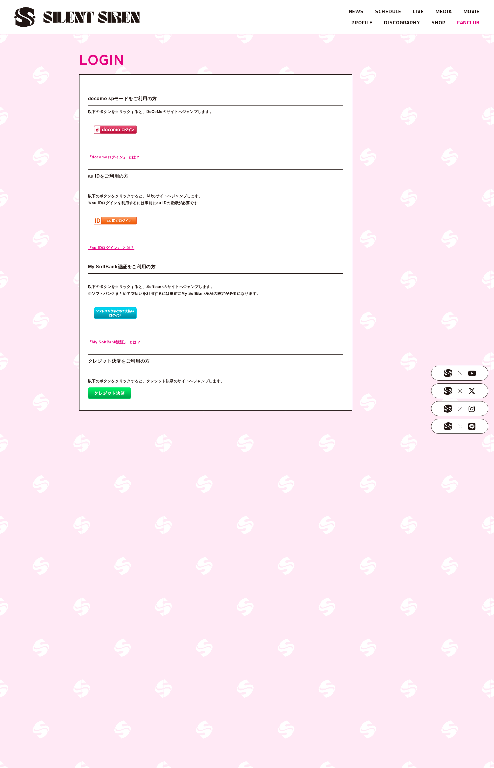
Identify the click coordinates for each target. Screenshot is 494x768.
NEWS (356, 11)
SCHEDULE (388, 11)
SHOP (438, 22)
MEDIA (443, 11)
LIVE (418, 11)
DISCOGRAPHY (402, 22)
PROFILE (362, 22)
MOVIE (471, 11)
